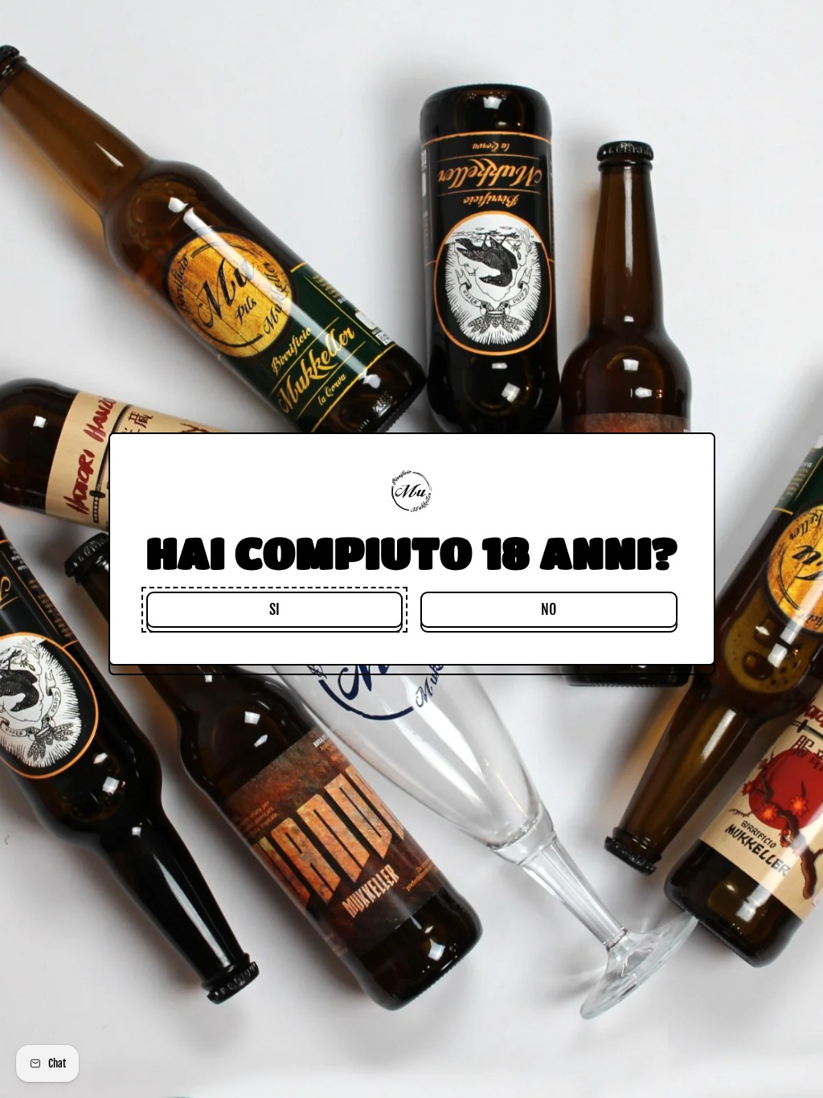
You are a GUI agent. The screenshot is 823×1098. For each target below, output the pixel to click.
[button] (274, 610)
